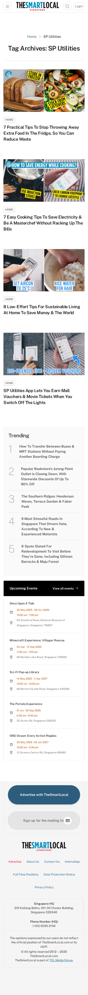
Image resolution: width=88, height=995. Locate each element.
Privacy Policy (44, 887)
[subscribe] (68, 820)
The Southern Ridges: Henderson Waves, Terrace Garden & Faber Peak (47, 501)
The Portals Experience (26, 704)
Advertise (14, 861)
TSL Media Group (61, 960)
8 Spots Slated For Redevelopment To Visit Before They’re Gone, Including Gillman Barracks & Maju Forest (46, 554)
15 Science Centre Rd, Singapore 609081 (41, 752)
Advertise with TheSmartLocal (44, 795)
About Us (32, 861)
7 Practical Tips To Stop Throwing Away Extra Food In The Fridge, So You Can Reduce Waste (41, 133)
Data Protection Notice (59, 874)
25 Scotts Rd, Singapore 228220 (36, 720)
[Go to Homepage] (37, 6)
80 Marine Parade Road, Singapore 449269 (43, 688)
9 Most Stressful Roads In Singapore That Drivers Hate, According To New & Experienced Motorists (44, 526)
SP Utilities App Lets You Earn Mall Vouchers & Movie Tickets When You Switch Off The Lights (37, 396)
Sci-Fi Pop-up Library (24, 672)
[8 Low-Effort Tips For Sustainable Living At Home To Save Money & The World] (44, 270)
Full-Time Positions (25, 874)
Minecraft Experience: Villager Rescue (37, 640)
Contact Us (52, 861)
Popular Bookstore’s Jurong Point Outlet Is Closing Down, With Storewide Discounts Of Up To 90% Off (47, 476)
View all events (63, 588)
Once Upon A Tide (22, 603)
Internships (72, 861)
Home (32, 37)
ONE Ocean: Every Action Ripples (33, 735)
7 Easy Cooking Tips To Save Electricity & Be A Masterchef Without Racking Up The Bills (43, 223)
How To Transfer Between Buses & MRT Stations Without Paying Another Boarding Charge (46, 451)
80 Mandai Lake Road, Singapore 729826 (42, 657)
